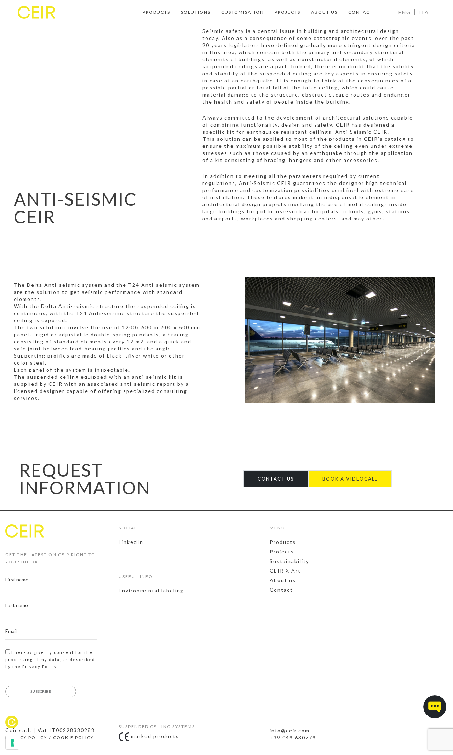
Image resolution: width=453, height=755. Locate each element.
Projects (287, 12)
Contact (360, 12)
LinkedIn (131, 542)
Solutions (196, 12)
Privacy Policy (39, 666)
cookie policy (73, 737)
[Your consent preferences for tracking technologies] (12, 742)
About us (324, 12)
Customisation (242, 12)
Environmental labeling (151, 590)
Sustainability (289, 561)
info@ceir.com (290, 730)
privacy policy (26, 737)
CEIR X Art (285, 571)
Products (156, 12)
